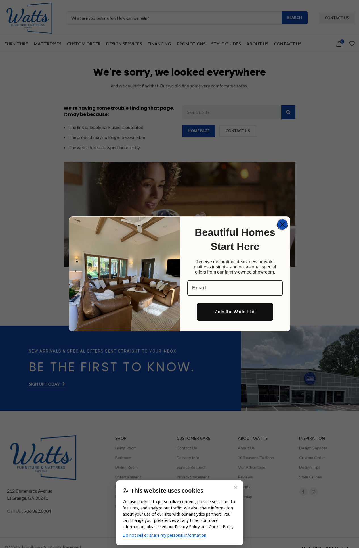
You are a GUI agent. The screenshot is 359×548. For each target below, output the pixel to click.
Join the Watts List (235, 312)
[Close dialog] (282, 224)
